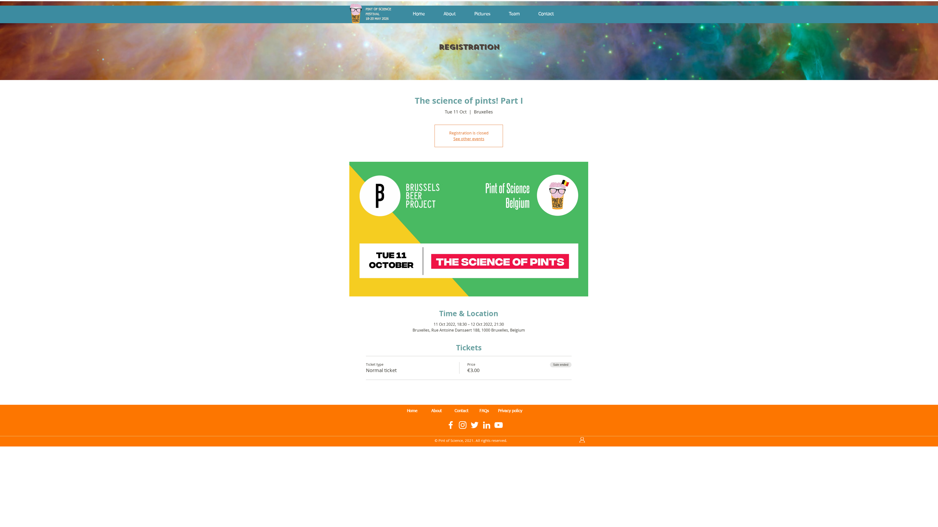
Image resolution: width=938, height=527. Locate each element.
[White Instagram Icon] (463, 425)
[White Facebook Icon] (451, 425)
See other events (468, 139)
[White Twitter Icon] (474, 425)
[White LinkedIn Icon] (486, 425)
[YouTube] (498, 425)
